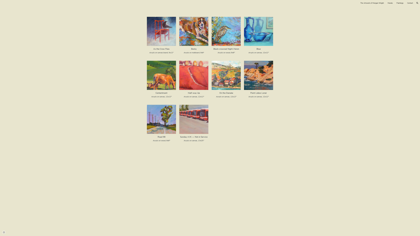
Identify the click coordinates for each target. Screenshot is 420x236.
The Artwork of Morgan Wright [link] (372, 3)
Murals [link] (390, 3)
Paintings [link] (399, 3)
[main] (161, 51)
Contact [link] (410, 3)
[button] (417, 3)
